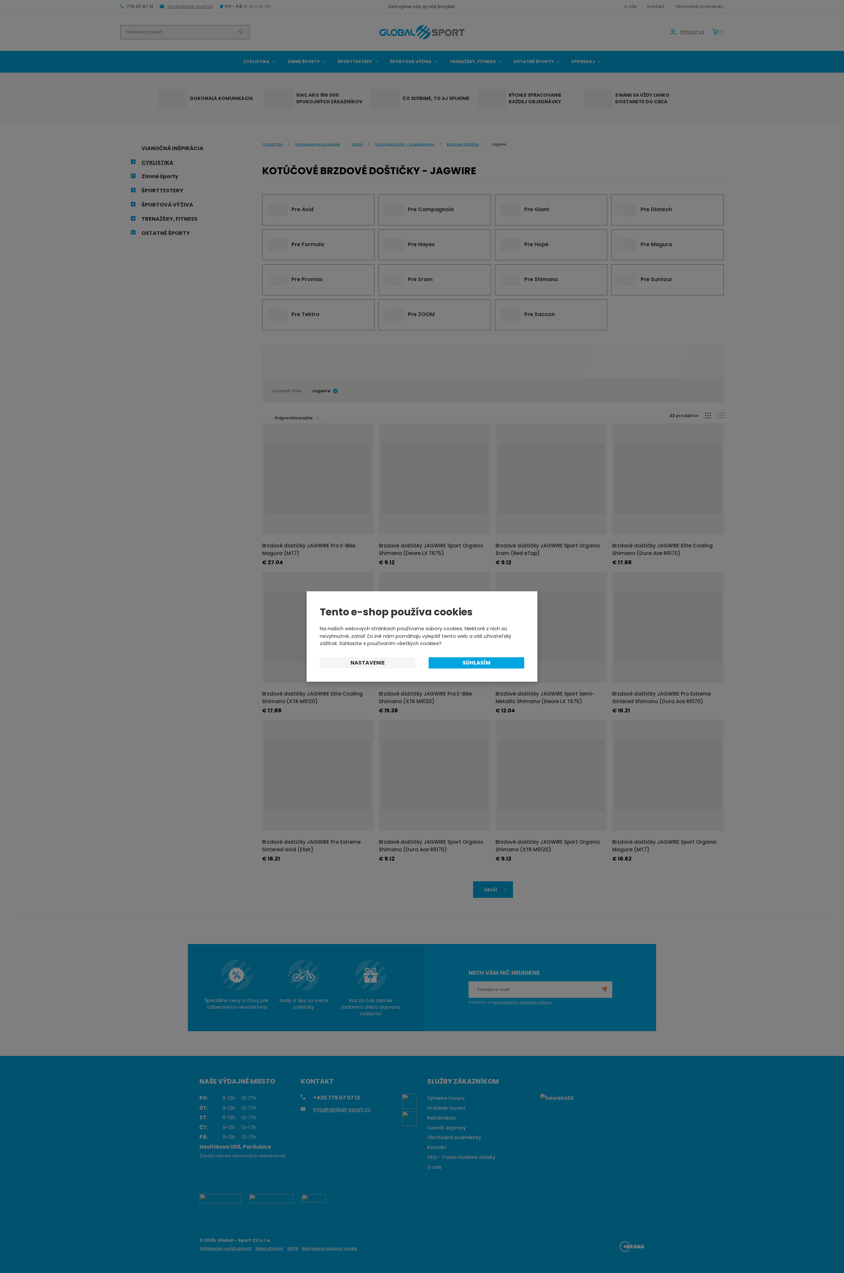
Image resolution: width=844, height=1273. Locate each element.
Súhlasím (477, 663)
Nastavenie (367, 663)
